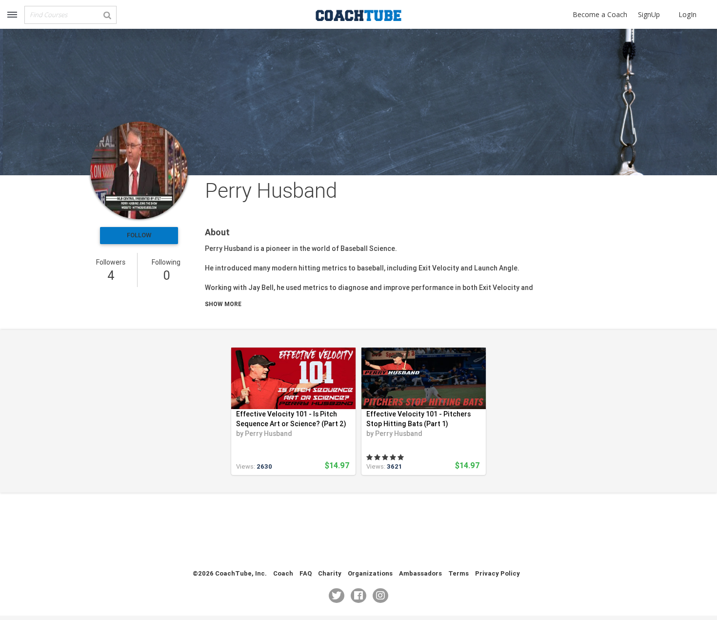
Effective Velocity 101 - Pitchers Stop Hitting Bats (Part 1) (418, 419)
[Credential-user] (139, 170)
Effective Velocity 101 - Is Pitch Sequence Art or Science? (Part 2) (291, 419)
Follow (139, 235)
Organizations (370, 573)
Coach (283, 573)
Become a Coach (600, 14)
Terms (458, 573)
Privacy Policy (497, 573)
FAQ (305, 573)
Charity (329, 573)
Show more (223, 304)
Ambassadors (420, 573)
